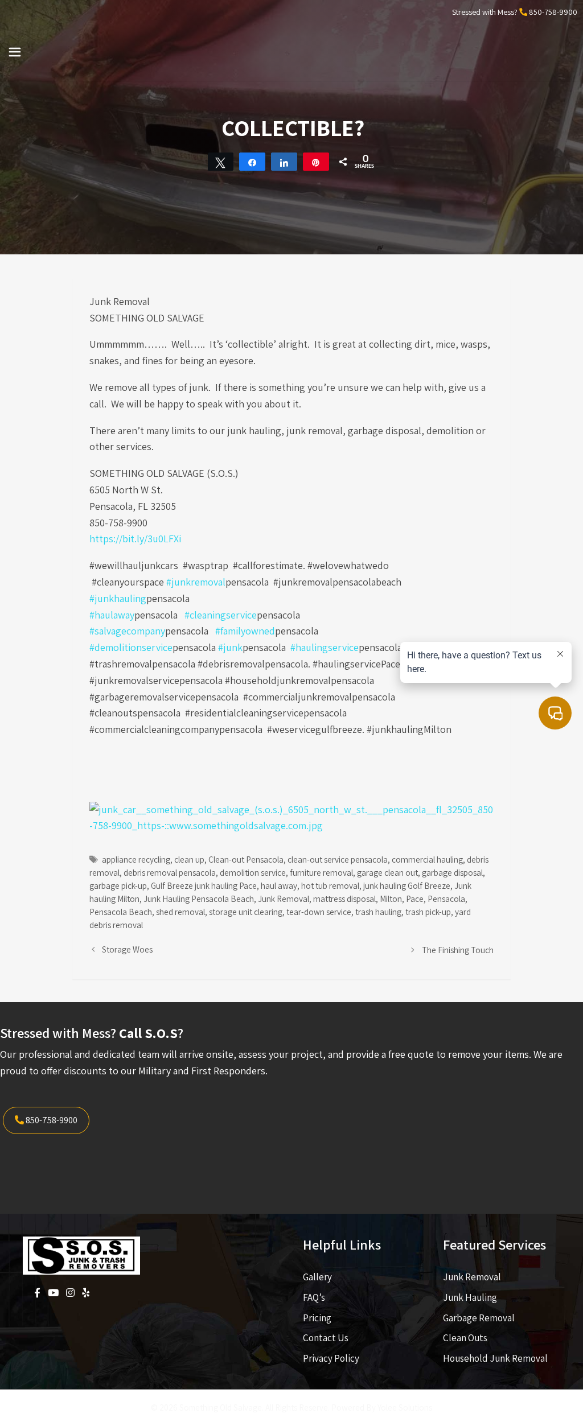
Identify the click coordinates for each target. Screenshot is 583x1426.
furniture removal (321, 872)
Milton (391, 898)
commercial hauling (427, 859)
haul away (279, 885)
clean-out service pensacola (338, 859)
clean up (189, 859)
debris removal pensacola (170, 872)
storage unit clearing (245, 911)
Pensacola (446, 898)
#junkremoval (195, 581)
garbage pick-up (118, 885)
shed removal (180, 911)
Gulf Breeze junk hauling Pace (204, 885)
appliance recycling (136, 859)
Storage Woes (127, 949)
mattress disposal (344, 898)
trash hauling (378, 911)
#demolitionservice (131, 647)
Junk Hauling (470, 1297)
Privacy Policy (331, 1358)
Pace (415, 898)
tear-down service (318, 911)
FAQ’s (314, 1297)
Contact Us (325, 1338)
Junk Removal (283, 898)
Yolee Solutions (404, 1407)
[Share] (252, 161)
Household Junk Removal (495, 1358)
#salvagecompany (127, 630)
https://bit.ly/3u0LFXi (135, 538)
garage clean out (387, 872)
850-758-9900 (553, 12)
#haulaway (111, 614)
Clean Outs (465, 1338)
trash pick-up (428, 911)
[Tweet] (220, 161)
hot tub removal (330, 885)
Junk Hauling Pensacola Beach (198, 898)
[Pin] (316, 161)
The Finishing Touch (458, 949)
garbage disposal (452, 872)
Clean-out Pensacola (246, 859)
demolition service (253, 872)
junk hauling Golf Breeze (406, 885)
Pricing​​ (317, 1318)
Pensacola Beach (120, 911)
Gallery (317, 1277)
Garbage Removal (479, 1318)
